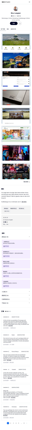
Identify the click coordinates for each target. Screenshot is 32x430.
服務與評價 (13, 29)
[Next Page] (27, 423)
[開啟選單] (29, 2)
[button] (16, 41)
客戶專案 (3, 29)
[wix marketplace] (6, 2)
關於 (8, 29)
